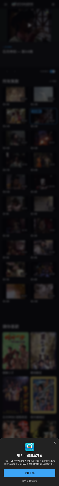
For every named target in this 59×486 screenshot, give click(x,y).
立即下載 (30, 472)
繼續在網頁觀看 (29, 480)
